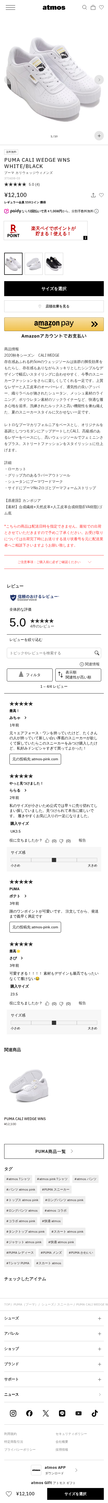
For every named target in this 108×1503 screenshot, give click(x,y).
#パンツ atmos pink (20, 1189)
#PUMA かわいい (81, 1252)
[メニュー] (10, 7)
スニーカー (65, 1304)
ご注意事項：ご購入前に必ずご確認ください (49, 562)
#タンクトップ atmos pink (25, 1231)
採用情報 (62, 1449)
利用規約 (10, 1434)
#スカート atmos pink (67, 1231)
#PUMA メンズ (51, 1252)
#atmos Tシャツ (18, 1179)
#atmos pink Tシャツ (52, 1179)
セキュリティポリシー (71, 1434)
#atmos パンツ (85, 1179)
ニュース (11, 1394)
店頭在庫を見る (57, 306)
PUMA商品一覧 (50, 1151)
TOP (7, 1304)
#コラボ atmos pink (20, 1221)
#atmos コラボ (56, 1210)
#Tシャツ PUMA (17, 1263)
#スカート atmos (48, 1263)
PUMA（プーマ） (26, 1304)
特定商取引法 (13, 1442)
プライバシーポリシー (20, 1449)
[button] (9, 79)
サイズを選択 (54, 288)
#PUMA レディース (20, 1252)
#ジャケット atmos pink (23, 1242)
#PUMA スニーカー (55, 1189)
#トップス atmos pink (22, 1200)
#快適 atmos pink (61, 1242)
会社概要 (62, 1442)
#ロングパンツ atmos (22, 1210)
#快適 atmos (51, 1221)
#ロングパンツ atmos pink (64, 1200)
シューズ (47, 1304)
